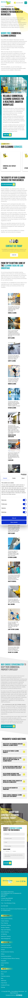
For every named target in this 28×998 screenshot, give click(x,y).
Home (2, 6)
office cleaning (6, 114)
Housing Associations (6, 956)
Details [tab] (14, 478)
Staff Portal (3, 980)
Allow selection (14, 522)
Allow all (14, 518)
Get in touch (4, 971)
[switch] (25, 504)
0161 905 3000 (4, 906)
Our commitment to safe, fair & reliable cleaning (14, 704)
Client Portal (4, 982)
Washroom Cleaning (6, 936)
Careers (13, 851)
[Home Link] (6, 3)
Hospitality (3, 960)
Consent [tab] (5, 478)
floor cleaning (13, 114)
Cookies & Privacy (5, 985)
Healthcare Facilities (6, 945)
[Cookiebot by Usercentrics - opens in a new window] (21, 474)
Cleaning (6, 851)
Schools (3, 949)
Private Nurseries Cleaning (7, 951)
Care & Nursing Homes (6, 947)
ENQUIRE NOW (14, 255)
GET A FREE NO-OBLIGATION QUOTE (7, 184)
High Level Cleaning (5, 929)
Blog (2, 978)
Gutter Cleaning (5, 932)
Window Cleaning (5, 927)
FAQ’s (2, 974)
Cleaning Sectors (5, 942)
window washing (7, 116)
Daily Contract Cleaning (6, 918)
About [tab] (23, 478)
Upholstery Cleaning (6, 925)
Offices (2, 954)
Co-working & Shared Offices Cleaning (10, 958)
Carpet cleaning (5, 920)
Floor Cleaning (4, 923)
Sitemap (3, 987)
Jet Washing (4, 934)
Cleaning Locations (5, 976)
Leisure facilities (5, 963)
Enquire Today (6, 134)
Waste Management (5, 938)
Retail (2, 965)
